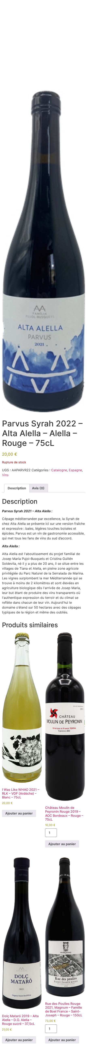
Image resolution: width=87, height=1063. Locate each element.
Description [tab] (17, 488)
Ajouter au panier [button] (19, 813)
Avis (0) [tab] (38, 488)
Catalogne (59, 470)
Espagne (75, 470)
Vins (5, 475)
